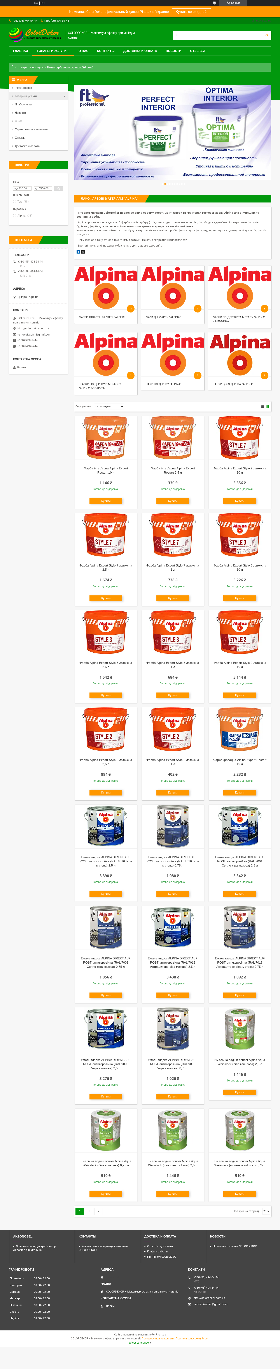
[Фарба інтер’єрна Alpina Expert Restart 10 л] (106, 438)
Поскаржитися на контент (158, 1338)
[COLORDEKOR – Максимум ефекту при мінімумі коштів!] (35, 35)
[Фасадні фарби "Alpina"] (172, 287)
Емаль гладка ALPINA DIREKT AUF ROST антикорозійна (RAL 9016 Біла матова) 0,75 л (173, 861)
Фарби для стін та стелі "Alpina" (102, 317)
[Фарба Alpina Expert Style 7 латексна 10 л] (240, 438)
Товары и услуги (51, 51)
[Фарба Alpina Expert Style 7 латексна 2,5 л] (106, 535)
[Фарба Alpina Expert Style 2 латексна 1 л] (173, 729)
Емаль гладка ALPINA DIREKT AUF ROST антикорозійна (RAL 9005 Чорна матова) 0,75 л (173, 1064)
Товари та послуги (30, 67)
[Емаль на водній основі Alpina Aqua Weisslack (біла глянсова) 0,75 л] (106, 1130)
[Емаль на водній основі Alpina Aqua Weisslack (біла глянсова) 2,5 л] (240, 1029)
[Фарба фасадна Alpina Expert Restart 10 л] (240, 729)
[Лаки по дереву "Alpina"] (172, 354)
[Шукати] (266, 35)
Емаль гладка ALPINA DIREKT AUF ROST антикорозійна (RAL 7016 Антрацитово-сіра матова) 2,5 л (173, 962)
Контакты (106, 51)
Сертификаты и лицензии (31, 129)
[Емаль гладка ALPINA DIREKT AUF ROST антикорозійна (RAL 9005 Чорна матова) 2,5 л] (106, 1029)
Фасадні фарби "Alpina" (163, 317)
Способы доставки (160, 1246)
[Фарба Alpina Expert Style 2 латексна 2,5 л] (106, 729)
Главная (20, 51)
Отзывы (197, 51)
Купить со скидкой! (192, 12)
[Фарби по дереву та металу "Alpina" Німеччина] (239, 287)
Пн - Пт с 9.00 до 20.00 (161, 1256)
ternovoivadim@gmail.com (34, 334)
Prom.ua (161, 1334)
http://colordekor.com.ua (33, 328)
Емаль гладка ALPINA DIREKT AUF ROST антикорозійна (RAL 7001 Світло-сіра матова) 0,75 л (106, 962)
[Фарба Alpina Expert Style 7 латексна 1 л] (173, 535)
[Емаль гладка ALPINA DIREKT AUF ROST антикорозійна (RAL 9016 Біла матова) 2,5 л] (106, 827)
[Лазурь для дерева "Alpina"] (239, 354)
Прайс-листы (23, 104)
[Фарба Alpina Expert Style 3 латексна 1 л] (173, 632)
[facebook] (78, 252)
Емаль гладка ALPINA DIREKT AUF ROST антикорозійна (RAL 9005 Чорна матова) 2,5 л (106, 1064)
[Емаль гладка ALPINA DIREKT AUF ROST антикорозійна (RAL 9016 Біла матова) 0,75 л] (173, 827)
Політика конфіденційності (192, 1338)
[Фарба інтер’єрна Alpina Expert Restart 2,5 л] (173, 438)
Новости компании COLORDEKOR (235, 1246)
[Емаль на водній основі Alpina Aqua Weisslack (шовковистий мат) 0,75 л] (240, 1130)
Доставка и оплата (140, 51)
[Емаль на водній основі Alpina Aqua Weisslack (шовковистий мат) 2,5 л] (173, 1130)
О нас (83, 51)
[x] (83, 252)
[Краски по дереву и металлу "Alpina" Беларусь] (105, 354)
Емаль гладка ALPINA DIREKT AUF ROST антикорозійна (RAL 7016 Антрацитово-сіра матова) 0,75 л (240, 962)
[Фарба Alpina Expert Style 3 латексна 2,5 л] (106, 632)
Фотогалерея (23, 87)
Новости (173, 51)
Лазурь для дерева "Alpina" (233, 384)
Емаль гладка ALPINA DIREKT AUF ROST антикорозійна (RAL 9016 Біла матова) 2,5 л (106, 861)
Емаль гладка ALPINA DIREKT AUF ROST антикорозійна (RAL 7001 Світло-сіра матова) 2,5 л (240, 861)
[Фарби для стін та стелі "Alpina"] (105, 287)
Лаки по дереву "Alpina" (163, 384)
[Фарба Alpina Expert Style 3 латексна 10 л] (240, 535)
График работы (157, 1251)
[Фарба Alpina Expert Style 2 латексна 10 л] (240, 632)
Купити (105, 500)
